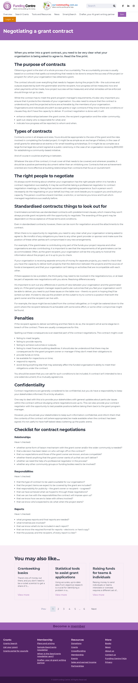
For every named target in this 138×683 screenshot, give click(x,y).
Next (94, 609)
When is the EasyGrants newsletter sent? (49, 655)
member (78, 626)
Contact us (110, 655)
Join (122, 14)
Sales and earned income (83, 662)
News (56, 14)
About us (109, 651)
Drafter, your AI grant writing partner (97, 14)
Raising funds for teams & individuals (104, 573)
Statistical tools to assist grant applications (67, 573)
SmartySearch (69, 14)
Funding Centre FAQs (116, 658)
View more (23, 595)
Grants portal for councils (15, 651)
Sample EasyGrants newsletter (46, 648)
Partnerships (77, 666)
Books (108, 643)
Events (74, 658)
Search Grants (22, 14)
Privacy (108, 662)
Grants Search (10, 643)
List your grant (10, 647)
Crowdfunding (78, 651)
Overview (7, 14)
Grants (74, 647)
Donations (76, 643)
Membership (77, 655)
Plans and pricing (46, 643)
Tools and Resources (41, 14)
